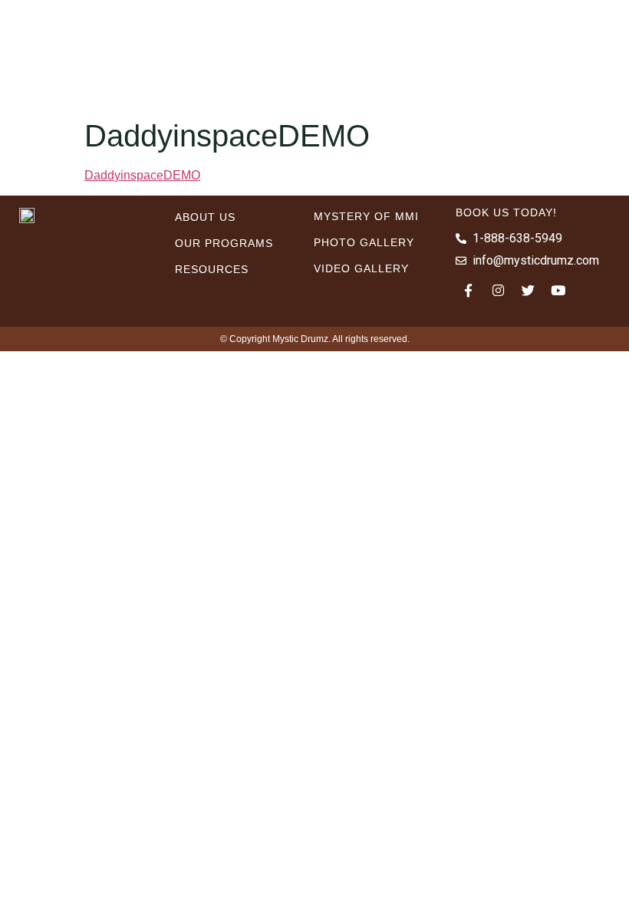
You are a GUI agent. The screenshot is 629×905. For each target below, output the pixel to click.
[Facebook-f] (469, 290)
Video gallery (361, 268)
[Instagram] (499, 290)
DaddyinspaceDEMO (142, 175)
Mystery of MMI (366, 216)
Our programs (224, 243)
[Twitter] (528, 290)
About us (205, 217)
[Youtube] (558, 290)
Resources (212, 269)
